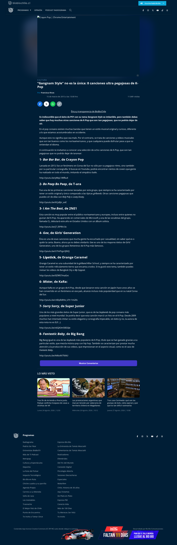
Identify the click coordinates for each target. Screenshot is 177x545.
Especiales (62, 479)
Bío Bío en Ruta (29, 479)
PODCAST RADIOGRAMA (55, 10)
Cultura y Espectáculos (33, 463)
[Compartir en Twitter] (46, 104)
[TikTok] (162, 10)
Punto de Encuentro (31, 512)
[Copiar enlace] (59, 104)
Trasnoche (27, 504)
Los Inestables (29, 500)
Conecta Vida (63, 504)
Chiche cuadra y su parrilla (34, 483)
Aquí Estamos (63, 492)
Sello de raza (28, 496)
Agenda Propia (29, 487)
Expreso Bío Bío (64, 442)
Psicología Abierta (65, 471)
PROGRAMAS (23, 10)
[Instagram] (148, 10)
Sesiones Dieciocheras (67, 475)
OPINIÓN (38, 10)
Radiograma (28, 442)
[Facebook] (143, 10)
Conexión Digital (65, 467)
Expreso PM (63, 500)
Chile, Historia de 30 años (69, 487)
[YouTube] (158, 10)
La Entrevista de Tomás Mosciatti (72, 446)
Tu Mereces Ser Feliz (66, 512)
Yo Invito (61, 516)
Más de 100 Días (65, 508)
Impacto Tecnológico (32, 475)
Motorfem (62, 483)
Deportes (27, 467)
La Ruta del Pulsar (30, 471)
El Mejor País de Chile (32, 508)
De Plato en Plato (65, 496)
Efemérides (62, 458)
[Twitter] (153, 10)
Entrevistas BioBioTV (31, 450)
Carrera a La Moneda (32, 492)
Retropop (27, 458)
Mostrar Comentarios (88, 363)
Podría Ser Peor (29, 446)
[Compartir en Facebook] (40, 104)
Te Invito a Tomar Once (33, 516)
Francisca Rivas (47, 92)
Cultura (42, 80)
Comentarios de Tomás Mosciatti (72, 450)
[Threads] (167, 10)
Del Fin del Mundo (65, 463)
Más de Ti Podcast (30, 454)
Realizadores (63, 454)
